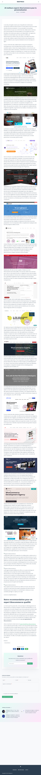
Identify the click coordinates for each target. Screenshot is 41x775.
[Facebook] (14, 649)
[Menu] (2, 1)
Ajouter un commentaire (7, 683)
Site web (29, 680)
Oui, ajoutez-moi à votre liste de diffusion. (10, 693)
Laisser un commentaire (7, 696)
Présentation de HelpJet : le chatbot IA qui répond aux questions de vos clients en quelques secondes (32, 711)
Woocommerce (22, 12)
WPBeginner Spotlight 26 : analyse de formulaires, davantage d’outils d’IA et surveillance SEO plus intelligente (13, 716)
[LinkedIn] (22, 649)
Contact (26, 769)
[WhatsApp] (26, 649)
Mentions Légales (21, 769)
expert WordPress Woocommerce (28, 624)
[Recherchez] (38, 1)
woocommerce (7, 642)
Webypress (20, 1)
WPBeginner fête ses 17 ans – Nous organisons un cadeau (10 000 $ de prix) (12, 711)
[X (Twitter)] (18, 649)
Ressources (15, 769)
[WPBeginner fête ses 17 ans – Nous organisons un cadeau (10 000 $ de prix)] (3, 711)
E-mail (16, 680)
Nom (4, 680)
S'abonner (30, 663)
